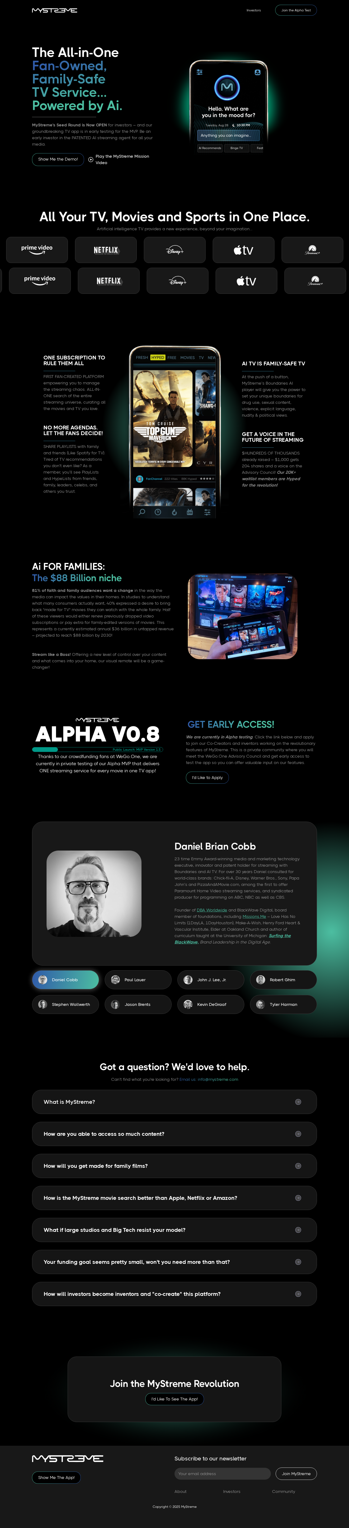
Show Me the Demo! (58, 159)
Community (283, 1491)
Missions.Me (254, 916)
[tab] (65, 979)
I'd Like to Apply (207, 777)
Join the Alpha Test (296, 10)
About (180, 1491)
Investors (254, 10)
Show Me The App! (56, 1477)
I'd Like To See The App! (174, 1399)
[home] (54, 10)
